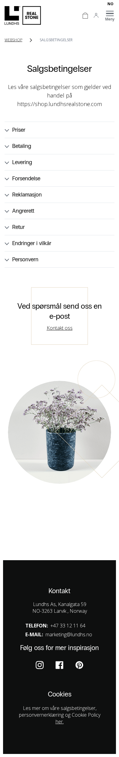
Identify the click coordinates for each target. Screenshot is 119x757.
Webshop (13, 39)
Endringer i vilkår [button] (31, 243)
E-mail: (34, 634)
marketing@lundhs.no (68, 634)
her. (60, 721)
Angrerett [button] (23, 211)
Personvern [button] (25, 259)
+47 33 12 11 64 (67, 625)
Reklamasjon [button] (27, 194)
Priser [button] (18, 130)
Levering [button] (22, 162)
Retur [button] (18, 227)
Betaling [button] (21, 146)
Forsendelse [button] (26, 178)
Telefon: (36, 625)
